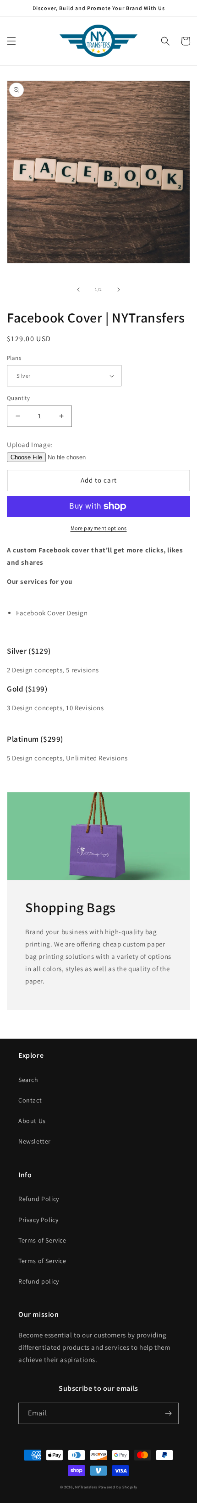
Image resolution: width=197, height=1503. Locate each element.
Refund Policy (38, 1199)
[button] (11, 41)
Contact (30, 1100)
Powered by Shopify (117, 1486)
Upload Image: (30, 444)
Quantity (18, 398)
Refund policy (38, 1281)
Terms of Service (42, 1240)
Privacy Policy (38, 1220)
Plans (14, 358)
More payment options (99, 528)
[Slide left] (78, 290)
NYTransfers (86, 1486)
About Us (32, 1121)
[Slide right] (119, 290)
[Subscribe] (168, 1413)
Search (28, 1080)
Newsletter (34, 1141)
